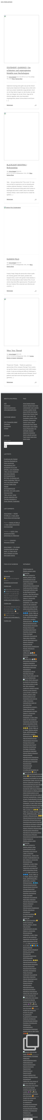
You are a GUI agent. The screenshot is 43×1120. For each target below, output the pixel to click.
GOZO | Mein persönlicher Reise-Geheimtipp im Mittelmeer (11, 534)
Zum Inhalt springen (6, 2)
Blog (13, 79)
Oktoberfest (26, 424)
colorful (36, 408)
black (33, 406)
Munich (25, 422)
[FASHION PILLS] (21, 231)
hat (35, 416)
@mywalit (7, 576)
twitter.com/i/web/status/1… (12, 600)
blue (36, 406)
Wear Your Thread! (14, 350)
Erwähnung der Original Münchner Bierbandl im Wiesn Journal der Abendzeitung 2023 (10, 462)
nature (33, 422)
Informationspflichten (10, 410)
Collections (20, 358)
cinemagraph (26, 408)
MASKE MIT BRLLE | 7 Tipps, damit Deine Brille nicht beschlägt (12, 516)
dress (24, 412)
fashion (35, 412)
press (32, 426)
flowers (32, 414)
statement (26, 433)
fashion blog (26, 414)
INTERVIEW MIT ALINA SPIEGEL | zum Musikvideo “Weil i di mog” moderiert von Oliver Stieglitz (11, 471)
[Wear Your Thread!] (21, 322)
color (32, 408)
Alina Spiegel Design (29, 403)
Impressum (7, 406)
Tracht (25, 437)
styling (25, 435)
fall (32, 412)
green (32, 416)
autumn (25, 406)
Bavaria (30, 406)
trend (24, 439)
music (29, 422)
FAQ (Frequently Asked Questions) (10, 423)
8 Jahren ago (7, 586)
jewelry (31, 418)
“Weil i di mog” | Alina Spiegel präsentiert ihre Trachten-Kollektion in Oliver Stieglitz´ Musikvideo (11, 498)
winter (28, 439)
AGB (5, 403)
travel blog (33, 437)
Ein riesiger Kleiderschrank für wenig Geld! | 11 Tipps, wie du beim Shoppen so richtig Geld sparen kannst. (12, 551)
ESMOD (28, 412)
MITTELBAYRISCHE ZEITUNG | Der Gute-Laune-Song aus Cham (12, 491)
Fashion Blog (18, 79)
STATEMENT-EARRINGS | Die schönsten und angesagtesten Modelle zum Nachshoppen (19, 70)
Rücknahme (7, 426)
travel (28, 437)
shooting (31, 431)
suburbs (29, 435)
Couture (25, 410)
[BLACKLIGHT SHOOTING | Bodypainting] (21, 136)
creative (30, 410)
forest (24, 416)
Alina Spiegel (12, 77)
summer (34, 435)
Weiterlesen (10, 105)
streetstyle (32, 433)
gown (28, 416)
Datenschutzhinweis (9, 408)
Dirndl (34, 410)
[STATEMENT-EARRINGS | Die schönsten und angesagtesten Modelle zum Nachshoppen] (21, 39)
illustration (26, 418)
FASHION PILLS (13, 259)
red (35, 429)
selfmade (25, 431)
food (36, 414)
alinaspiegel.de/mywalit (11, 583)
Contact (6, 428)
